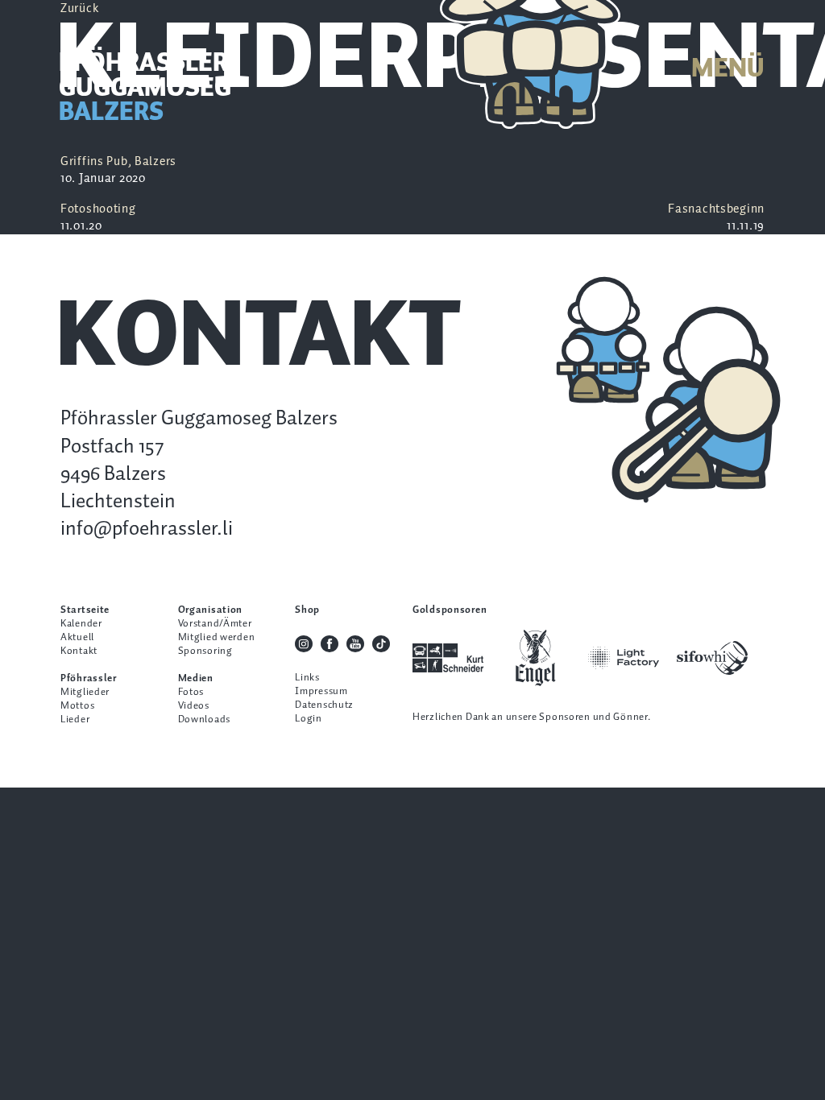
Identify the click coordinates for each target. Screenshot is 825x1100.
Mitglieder (85, 692)
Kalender (81, 623)
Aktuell (77, 637)
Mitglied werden (216, 637)
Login (308, 718)
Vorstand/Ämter (215, 623)
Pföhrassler (88, 678)
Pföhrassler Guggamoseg (145, 89)
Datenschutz (324, 705)
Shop (307, 610)
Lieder (74, 719)
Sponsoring (205, 651)
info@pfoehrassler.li (146, 528)
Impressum (321, 691)
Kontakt (78, 651)
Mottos (77, 705)
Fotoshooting (98, 217)
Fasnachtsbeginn (716, 217)
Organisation (210, 610)
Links (307, 677)
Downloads (204, 719)
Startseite (85, 610)
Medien (196, 678)
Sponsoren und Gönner (593, 717)
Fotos (191, 692)
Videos (193, 705)
